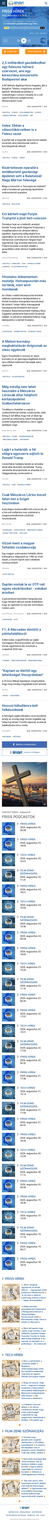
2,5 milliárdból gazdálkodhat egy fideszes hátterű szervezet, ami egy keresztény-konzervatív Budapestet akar (24, 71)
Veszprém (15, 696)
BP (32, 115)
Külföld (6, 263)
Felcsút (23, 533)
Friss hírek (14, 1278)
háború (6, 267)
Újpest (38, 112)
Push (42, 1515)
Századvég (23, 115)
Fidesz (15, 112)
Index (22, 158)
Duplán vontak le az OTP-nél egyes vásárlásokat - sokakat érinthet (24, 588)
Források (31, 1515)
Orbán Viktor (20, 331)
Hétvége (17, 737)
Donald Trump (34, 263)
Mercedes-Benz (35, 660)
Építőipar (25, 439)
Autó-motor (8, 574)
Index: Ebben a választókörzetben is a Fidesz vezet (19, 130)
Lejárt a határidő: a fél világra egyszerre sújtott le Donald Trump (22, 454)
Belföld (6, 112)
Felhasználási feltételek (16, 1515)
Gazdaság (7, 331)
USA (24, 263)
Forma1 (6, 660)
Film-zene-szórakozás (24, 1431)
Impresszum (14, 1512)
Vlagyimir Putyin (19, 267)
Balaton (16, 204)
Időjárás (7, 737)
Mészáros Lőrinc (10, 439)
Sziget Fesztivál (10, 533)
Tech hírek (14, 1355)
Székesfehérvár (26, 436)
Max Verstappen (19, 660)
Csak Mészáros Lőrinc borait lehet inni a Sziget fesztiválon (24, 499)
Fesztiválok (19, 530)
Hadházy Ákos (35, 331)
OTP (16, 619)
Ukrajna (16, 263)
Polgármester (26, 112)
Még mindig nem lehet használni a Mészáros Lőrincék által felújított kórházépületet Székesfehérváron (19, 395)
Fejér (14, 436)
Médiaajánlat (25, 1512)
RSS (37, 1515)
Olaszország (18, 377)
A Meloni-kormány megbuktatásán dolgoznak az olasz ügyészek (24, 346)
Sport (5, 696)
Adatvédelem (37, 1512)
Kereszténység (9, 115)
